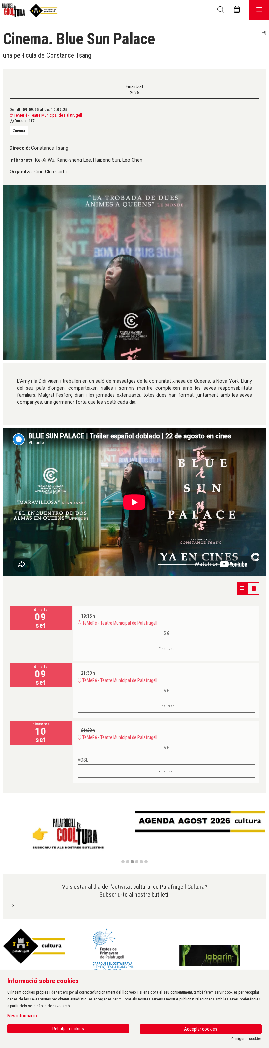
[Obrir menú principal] (259, 10)
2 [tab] (127, 861)
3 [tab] (132, 861)
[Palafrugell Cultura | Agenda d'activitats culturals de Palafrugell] (28, 10)
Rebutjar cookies (68, 1028)
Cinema (19, 130)
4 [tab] (136, 861)
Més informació (22, 1016)
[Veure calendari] (253, 588)
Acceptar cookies (200, 1029)
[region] (134, 837)
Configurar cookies (246, 1039)
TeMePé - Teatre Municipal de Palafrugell (47, 115)
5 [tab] (141, 861)
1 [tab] (123, 861)
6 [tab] (146, 861)
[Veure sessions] (242, 588)
